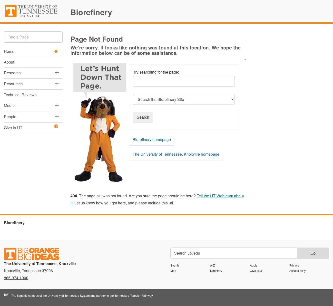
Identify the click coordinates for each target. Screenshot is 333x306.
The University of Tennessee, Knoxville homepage (176, 154)
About (9, 62)
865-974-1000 (16, 277)
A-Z (212, 265)
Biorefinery (91, 12)
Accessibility (297, 270)
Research (12, 73)
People (10, 116)
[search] (33, 36)
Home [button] (9, 51)
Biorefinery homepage (152, 139)
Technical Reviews (20, 94)
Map (173, 270)
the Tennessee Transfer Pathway (131, 295)
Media (9, 105)
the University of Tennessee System (66, 295)
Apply (253, 265)
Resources (13, 83)
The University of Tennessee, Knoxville (33, 17)
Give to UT (13, 127)
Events (174, 265)
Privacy (294, 265)
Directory (216, 270)
